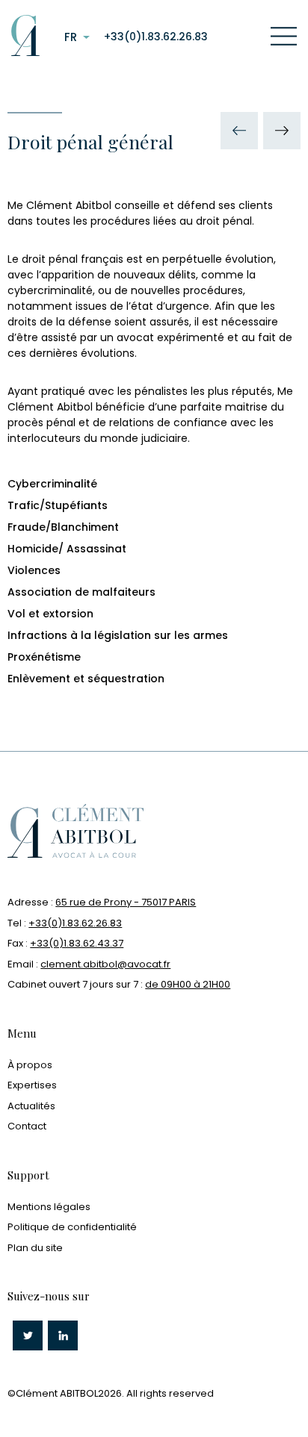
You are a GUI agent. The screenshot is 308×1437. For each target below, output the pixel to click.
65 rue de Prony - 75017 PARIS (125, 902)
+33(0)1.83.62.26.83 (156, 36)
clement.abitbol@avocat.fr (105, 964)
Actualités (31, 1106)
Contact (26, 1126)
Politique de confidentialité (72, 1227)
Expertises (32, 1085)
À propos (29, 1065)
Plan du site (35, 1248)
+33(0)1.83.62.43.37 (76, 943)
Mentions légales (48, 1207)
